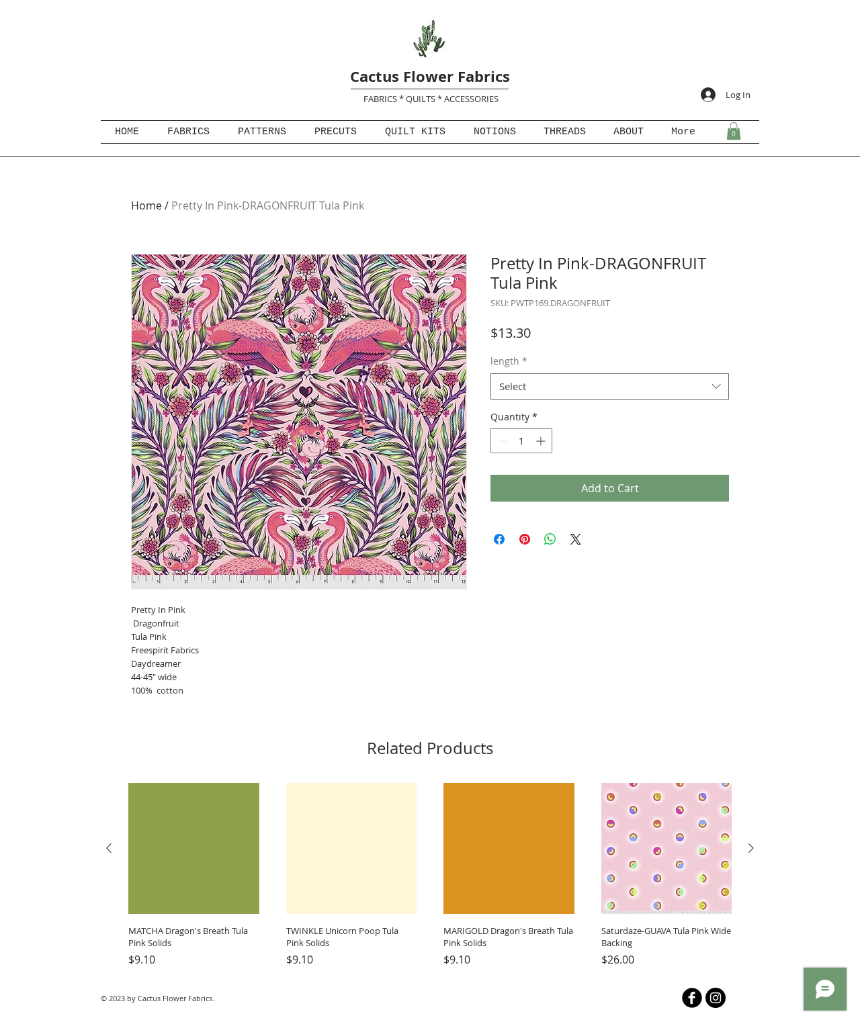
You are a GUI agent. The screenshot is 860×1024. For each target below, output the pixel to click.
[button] (733, 131)
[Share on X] (576, 539)
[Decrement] (500, 441)
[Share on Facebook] (499, 539)
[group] (430, 875)
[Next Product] (751, 848)
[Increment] (541, 441)
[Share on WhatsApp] (550, 539)
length (508, 361)
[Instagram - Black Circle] (715, 998)
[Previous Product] (109, 848)
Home (146, 205)
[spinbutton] (521, 441)
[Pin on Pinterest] (525, 539)
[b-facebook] (692, 998)
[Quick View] (193, 848)
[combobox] (609, 386)
